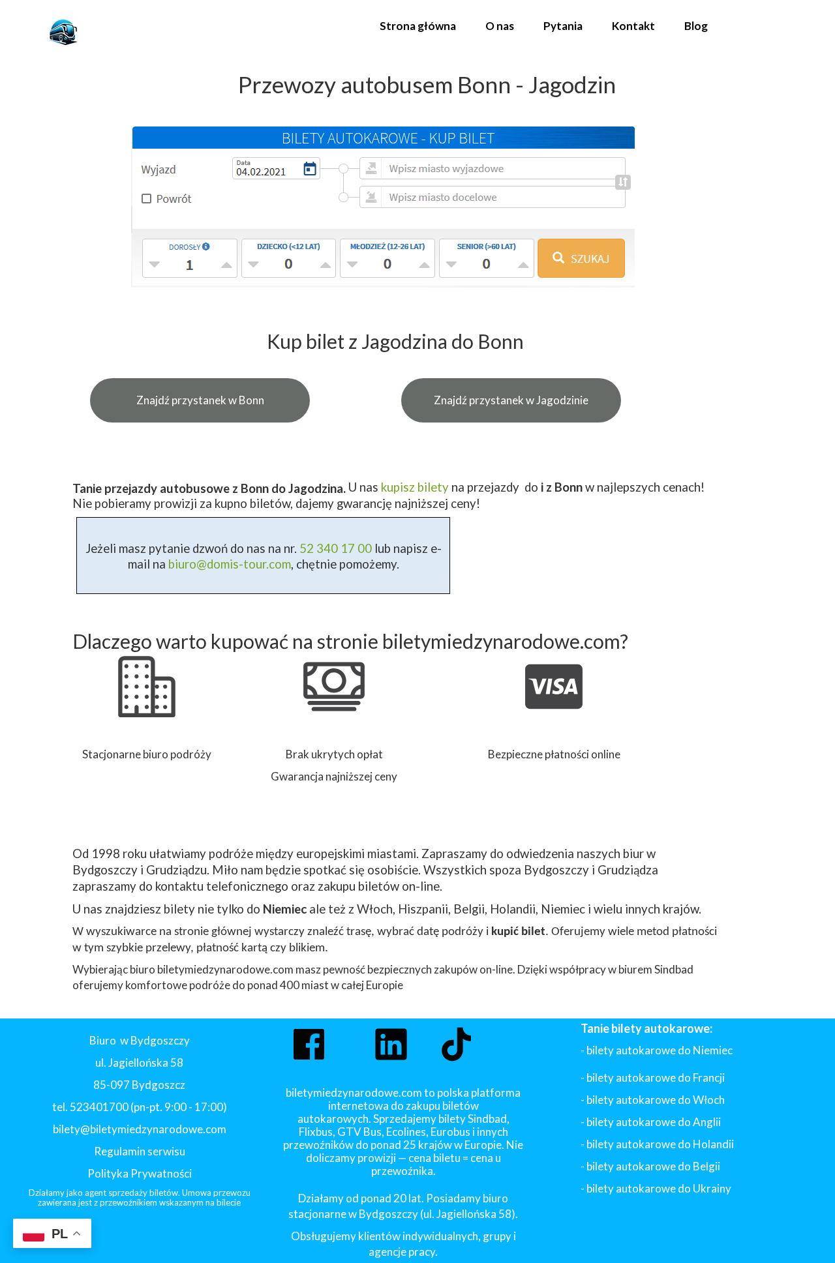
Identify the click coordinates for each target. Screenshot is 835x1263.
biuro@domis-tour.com (229, 564)
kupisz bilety (415, 487)
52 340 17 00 (334, 548)
